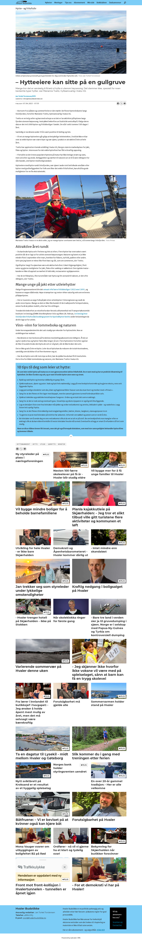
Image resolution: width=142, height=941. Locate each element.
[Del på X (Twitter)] (121, 103)
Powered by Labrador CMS (71, 938)
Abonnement (79, 2)
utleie (42, 444)
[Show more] (71, 436)
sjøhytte (52, 444)
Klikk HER (101, 930)
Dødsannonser (115, 2)
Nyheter (48, 2)
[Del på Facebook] (118, 103)
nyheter (61, 444)
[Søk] (125, 2)
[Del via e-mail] (124, 103)
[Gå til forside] (24, 2)
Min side (90, 2)
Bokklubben (102, 2)
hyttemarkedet (23, 444)
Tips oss (68, 2)
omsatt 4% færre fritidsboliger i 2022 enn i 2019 (64, 289)
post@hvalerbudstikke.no (34, 918)
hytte (35, 444)
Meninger (58, 2)
